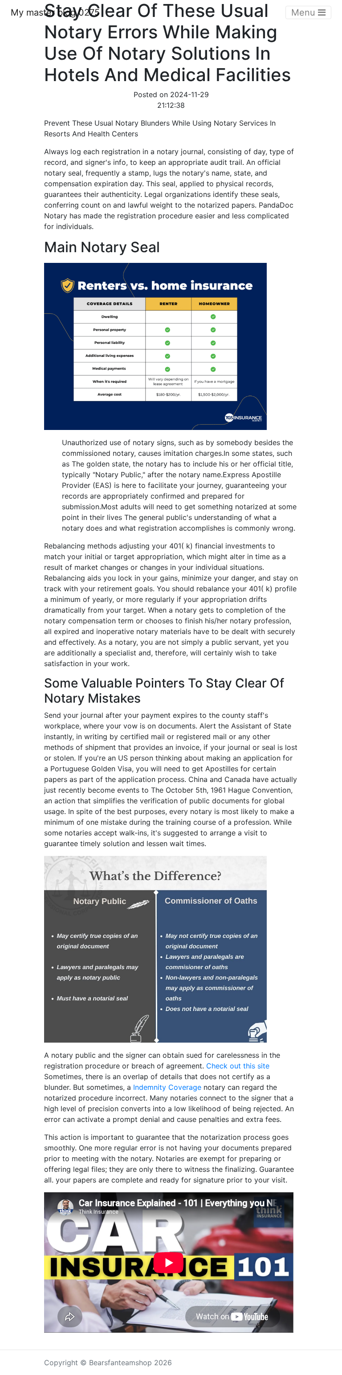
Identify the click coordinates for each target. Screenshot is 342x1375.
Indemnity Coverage (167, 1087)
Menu (304, 12)
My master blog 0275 (55, 12)
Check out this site (237, 1065)
